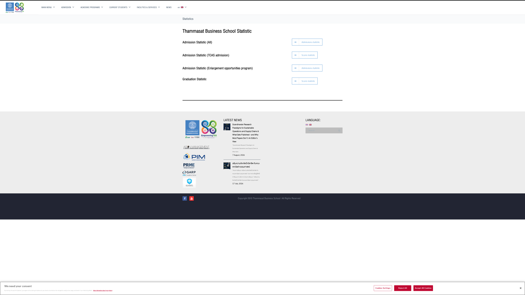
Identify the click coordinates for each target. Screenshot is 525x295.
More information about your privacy (102, 290)
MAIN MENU (46, 7)
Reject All (402, 288)
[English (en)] (310, 124)
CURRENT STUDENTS (118, 7)
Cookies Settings (382, 288)
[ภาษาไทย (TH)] (307, 124)
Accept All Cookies (423, 288)
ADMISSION (66, 7)
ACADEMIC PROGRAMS (90, 7)
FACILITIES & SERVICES (147, 7)
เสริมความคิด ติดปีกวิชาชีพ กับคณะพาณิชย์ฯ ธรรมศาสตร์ (246, 165)
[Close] (521, 288)
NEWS (168, 7)
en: (179, 7)
